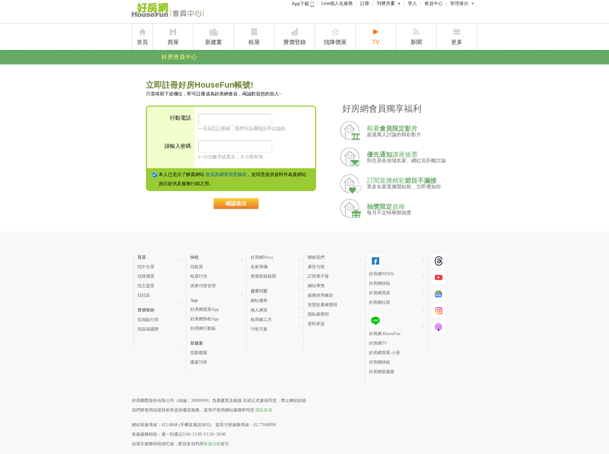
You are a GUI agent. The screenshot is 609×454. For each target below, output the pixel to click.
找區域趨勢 (148, 329)
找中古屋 (145, 266)
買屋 (173, 42)
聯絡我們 (316, 257)
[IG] (438, 314)
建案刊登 (198, 362)
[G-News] (438, 297)
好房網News (262, 257)
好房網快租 (379, 283)
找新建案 (198, 352)
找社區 (143, 295)
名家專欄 (259, 266)
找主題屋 (145, 285)
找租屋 (196, 266)
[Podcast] (438, 330)
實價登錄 (294, 42)
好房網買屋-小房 (384, 352)
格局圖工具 (261, 319)
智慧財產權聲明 (322, 304)
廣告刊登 (316, 266)
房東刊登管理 (203, 285)
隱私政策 (264, 410)
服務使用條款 (320, 295)
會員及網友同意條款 (226, 174)
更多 (456, 42)
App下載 (301, 3)
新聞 (416, 42)
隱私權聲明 (318, 314)
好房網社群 (379, 302)
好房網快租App (204, 318)
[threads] (438, 264)
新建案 (213, 42)
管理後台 (459, 3)
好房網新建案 (381, 371)
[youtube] (438, 281)
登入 (412, 3)
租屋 (254, 42)
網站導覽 (316, 285)
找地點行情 (148, 319)
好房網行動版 (203, 328)
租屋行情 (198, 276)
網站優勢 (259, 300)
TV (376, 42)
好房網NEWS (381, 273)
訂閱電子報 (318, 276)
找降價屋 (335, 42)
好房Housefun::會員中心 (168, 11)
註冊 (364, 3)
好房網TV (378, 343)
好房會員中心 (179, 57)
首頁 (142, 42)
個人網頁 (259, 310)
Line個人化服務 (337, 3)
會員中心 (433, 3)
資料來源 (316, 323)
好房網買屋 (379, 292)
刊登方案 (386, 3)
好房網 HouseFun (384, 333)
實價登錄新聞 (263, 276)
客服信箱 (212, 443)
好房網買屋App (204, 309)
